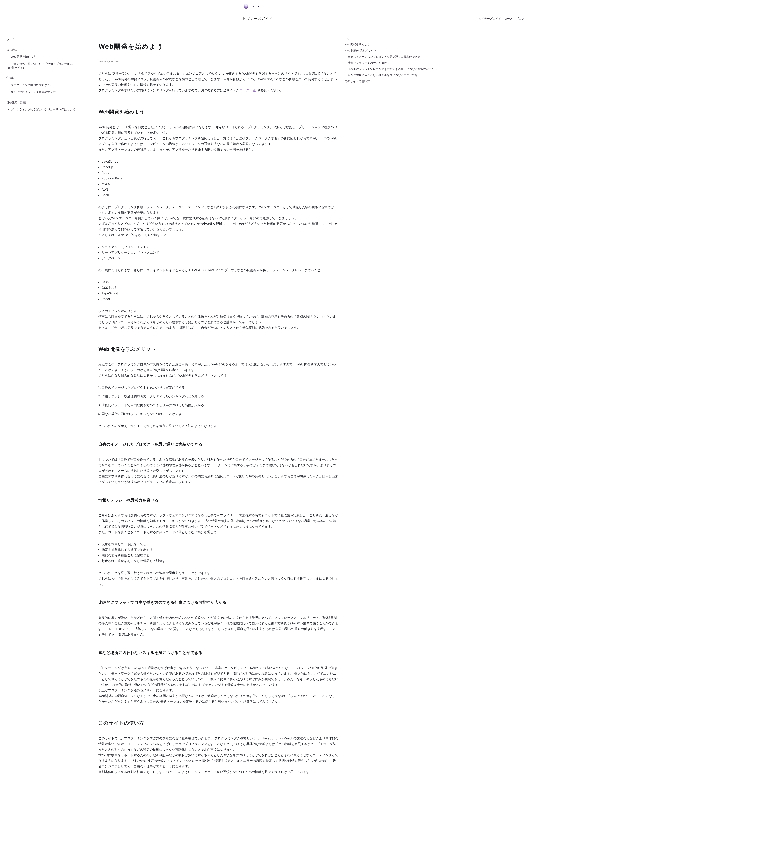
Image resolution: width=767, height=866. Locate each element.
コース (508, 18)
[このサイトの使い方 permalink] (96, 723)
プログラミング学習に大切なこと (30, 85)
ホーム (10, 39)
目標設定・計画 (16, 102)
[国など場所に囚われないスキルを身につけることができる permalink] (96, 653)
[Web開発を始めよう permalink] (96, 112)
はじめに (12, 49)
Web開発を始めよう (22, 56)
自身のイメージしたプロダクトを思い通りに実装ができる (384, 56)
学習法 (10, 77)
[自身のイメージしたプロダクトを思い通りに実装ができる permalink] (96, 444)
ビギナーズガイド (490, 18)
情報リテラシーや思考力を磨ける (369, 62)
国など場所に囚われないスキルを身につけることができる (384, 75)
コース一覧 (248, 90)
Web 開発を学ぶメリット (362, 50)
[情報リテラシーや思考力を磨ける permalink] (96, 500)
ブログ (520, 18)
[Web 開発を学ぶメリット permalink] (96, 349)
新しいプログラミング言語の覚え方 (32, 92)
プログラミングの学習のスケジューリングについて (41, 109)
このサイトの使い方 (357, 81)
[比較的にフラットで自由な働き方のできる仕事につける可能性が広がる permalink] (96, 603)
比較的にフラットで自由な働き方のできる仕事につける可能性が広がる (392, 69)
